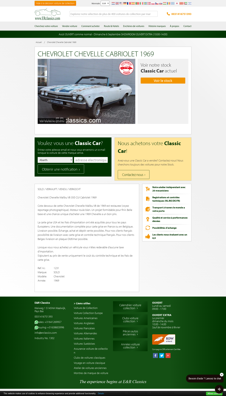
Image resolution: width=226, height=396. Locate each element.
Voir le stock (163, 80)
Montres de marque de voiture (91, 373)
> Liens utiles (82, 303)
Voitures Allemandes (85, 333)
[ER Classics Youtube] (168, 356)
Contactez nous (132, 174)
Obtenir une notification (59, 169)
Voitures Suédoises (84, 343)
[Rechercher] (155, 14)
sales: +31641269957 (49, 322)
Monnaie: (96, 3)
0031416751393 (181, 14)
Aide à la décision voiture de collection (55, 3)
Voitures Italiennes (84, 338)
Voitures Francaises (84, 328)
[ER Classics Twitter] (161, 356)
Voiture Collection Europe (88, 313)
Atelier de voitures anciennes (90, 368)
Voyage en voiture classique (89, 363)
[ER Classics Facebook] (155, 356)
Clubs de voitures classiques (89, 357)
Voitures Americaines (85, 318)
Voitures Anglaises (84, 323)
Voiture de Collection (86, 308)
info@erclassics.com (46, 332)
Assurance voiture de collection (91, 350)
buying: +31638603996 (51, 327)
